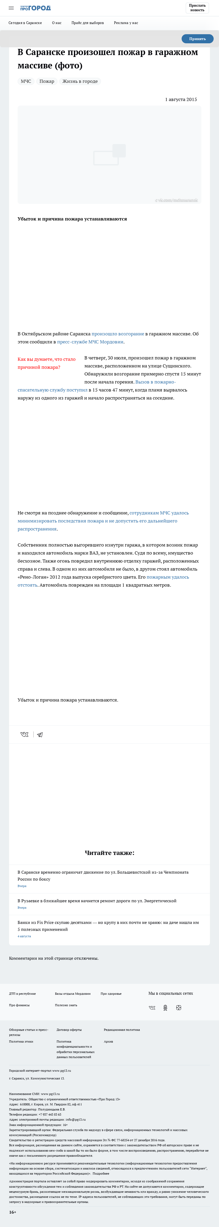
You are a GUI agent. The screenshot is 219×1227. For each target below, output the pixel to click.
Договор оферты (69, 1030)
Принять (197, 38)
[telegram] (41, 734)
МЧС (26, 81)
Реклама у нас (126, 22)
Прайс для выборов (88, 22)
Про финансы (19, 1005)
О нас (56, 22)
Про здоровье (111, 994)
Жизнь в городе (80, 81)
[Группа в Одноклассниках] (165, 1007)
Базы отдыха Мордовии (73, 994)
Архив (108, 1041)
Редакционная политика (122, 1030)
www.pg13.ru (61, 1071)
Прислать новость (197, 7)
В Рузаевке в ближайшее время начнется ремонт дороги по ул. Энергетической (97, 903)
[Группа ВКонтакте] (152, 1007)
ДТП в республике (22, 994)
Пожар (47, 81)
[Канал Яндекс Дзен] (178, 1007)
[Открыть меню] (11, 8)
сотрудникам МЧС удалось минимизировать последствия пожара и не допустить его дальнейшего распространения (103, 521)
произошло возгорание (118, 334)
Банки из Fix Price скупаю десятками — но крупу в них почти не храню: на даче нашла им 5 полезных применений (108, 929)
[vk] (25, 734)
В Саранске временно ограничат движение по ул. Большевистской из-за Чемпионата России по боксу (103, 878)
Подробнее (101, 1173)
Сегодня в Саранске (25, 22)
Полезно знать (66, 1005)
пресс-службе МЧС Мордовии (90, 342)
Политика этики (21, 1041)
